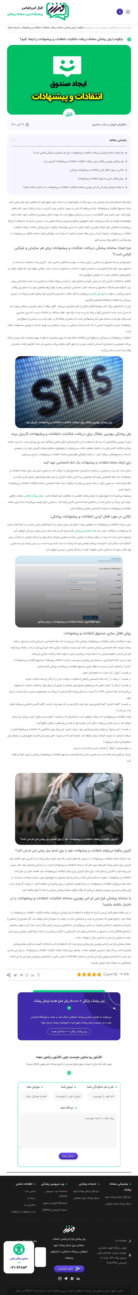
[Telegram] (65, 1279)
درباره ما (31, 1198)
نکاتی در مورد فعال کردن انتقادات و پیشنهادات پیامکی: (96, 170)
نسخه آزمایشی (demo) (54, 1210)
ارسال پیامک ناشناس (34, 496)
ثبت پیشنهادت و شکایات (23, 1212)
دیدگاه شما (66, 1107)
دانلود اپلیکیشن (65, 1269)
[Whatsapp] (27, 976)
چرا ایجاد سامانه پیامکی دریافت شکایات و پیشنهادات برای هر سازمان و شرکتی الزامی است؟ (78, 153)
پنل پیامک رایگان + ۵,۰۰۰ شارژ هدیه (69, 1031)
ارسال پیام (68, 1156)
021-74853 (120, 1241)
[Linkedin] (78, 1279)
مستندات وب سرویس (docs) (56, 1193)
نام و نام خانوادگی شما (100, 1087)
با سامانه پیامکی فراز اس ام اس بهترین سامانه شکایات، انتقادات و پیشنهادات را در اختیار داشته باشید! (73, 187)
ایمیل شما (67, 1087)
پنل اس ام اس (124, 27)
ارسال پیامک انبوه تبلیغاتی (118, 1204)
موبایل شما (33, 1087)
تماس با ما (30, 1191)
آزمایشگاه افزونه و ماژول (55, 1203)
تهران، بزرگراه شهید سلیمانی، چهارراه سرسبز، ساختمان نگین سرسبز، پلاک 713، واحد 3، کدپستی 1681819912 (111, 1255)
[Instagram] (59, 1279)
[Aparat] (72, 1279)
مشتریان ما (29, 1205)
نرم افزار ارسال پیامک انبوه (118, 1197)
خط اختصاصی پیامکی (85, 531)
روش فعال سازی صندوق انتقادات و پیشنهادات (101, 179)
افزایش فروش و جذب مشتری (100, 27)
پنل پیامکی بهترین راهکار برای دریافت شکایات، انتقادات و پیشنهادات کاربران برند (83, 161)
